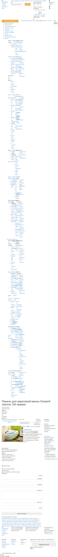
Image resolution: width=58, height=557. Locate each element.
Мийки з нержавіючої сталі (16, 298)
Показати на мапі (48, 533)
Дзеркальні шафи (15, 122)
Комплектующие (14, 521)
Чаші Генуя (12, 91)
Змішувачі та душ (9, 30)
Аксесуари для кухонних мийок (16, 321)
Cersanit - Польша (47, 20)
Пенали (18, 94)
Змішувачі (10, 272)
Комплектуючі (19, 194)
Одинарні (18, 315)
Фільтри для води (9, 27)
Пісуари (13, 89)
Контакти (41, 1)
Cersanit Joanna (27, 431)
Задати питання (49, 445)
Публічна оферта (4, 546)
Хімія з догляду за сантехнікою (14, 266)
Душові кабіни (8, 35)
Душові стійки (21, 281)
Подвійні (18, 316)
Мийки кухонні (8, 24)
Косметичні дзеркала (12, 239)
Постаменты (18, 524)
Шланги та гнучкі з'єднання (21, 247)
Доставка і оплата (20, 1)
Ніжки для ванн (16, 173)
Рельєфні (18, 310)
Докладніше (47, 430)
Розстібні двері (21, 183)
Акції (38, 1)
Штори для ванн (17, 162)
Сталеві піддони (17, 197)
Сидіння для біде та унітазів (13, 259)
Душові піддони (14, 177)
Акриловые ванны (6, 518)
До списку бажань (33, 426)
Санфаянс (7, 29)
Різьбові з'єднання (18, 347)
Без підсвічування (18, 128)
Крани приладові (21, 333)
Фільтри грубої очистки (21, 343)
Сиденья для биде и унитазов (28, 524)
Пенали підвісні (21, 99)
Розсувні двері (21, 180)
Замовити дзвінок (49, 446)
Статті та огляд (33, 1)
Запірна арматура (18, 327)
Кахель (6, 38)
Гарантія (27, 1)
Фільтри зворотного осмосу (11, 372)
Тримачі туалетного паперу (22, 230)
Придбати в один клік (37, 423)
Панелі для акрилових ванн (17, 168)
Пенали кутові (21, 103)
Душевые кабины (29, 518)
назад (2, 554)
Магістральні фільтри (22, 373)
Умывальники (13, 526)
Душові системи (21, 278)
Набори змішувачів (13, 292)
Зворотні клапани (21, 339)
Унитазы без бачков (27, 526)
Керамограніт (22, 51)
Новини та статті (23, 543)
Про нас (13, 1)
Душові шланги (21, 287)
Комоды (8, 521)
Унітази (10, 56)
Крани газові (21, 336)
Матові (18, 312)
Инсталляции (25, 520)
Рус (45, 1)
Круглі (12, 324)
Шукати (28, 4)
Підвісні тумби (13, 141)
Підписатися (44, 545)
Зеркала (9, 520)
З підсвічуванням (19, 125)
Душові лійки (21, 284)
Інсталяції (18, 56)
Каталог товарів (9, 21)
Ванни (6, 34)
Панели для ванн (23, 523)
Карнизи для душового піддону (21, 218)
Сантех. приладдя (9, 32)
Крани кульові (21, 330)
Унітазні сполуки (21, 252)
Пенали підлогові (21, 96)
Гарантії (13, 544)
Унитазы (20, 526)
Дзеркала (14, 94)
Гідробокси (19, 193)
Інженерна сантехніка (10, 37)
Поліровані (19, 313)
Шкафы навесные (37, 526)
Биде (23, 518)
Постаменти (14, 86)
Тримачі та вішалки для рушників (21, 224)
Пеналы (30, 523)
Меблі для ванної (9, 23)
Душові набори (21, 275)
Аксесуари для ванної (10, 26)
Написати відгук (22, 513)
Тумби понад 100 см (12, 132)
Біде (12, 88)
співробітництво (6, 544)
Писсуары (34, 523)
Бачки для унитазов (16, 518)
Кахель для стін (21, 43)
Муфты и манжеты (13, 523)
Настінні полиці (21, 208)
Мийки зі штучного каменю (10, 298)
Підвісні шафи (18, 117)
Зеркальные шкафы (16, 520)
